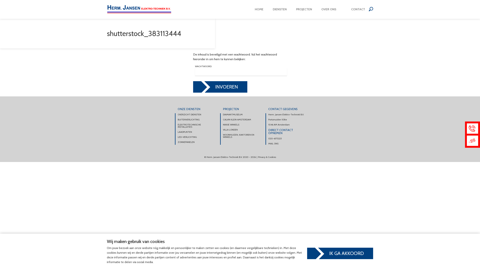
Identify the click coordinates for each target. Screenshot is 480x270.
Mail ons (273, 143)
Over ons (328, 9)
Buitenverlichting (189, 119)
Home (259, 9)
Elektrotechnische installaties (189, 126)
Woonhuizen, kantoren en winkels (238, 136)
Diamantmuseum (233, 114)
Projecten (304, 9)
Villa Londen (230, 130)
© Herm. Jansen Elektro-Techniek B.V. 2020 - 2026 (230, 157)
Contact (358, 9)
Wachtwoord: (203, 66)
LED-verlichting (187, 137)
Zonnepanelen (186, 142)
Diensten (280, 9)
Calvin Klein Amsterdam (237, 119)
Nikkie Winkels (231, 125)
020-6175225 (275, 138)
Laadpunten (185, 132)
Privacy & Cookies (267, 157)
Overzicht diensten (189, 114)
